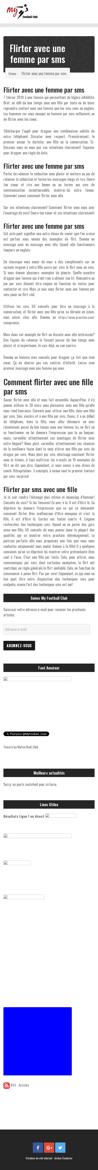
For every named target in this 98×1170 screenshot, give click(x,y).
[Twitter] (60, 1147)
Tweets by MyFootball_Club (20, 746)
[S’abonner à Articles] (6, 1084)
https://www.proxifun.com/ (76, 317)
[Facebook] (38, 1147)
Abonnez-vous (19, 645)
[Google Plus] (49, 1147)
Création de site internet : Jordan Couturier (49, 1158)
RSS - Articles (20, 1084)
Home (12, 73)
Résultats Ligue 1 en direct (23, 816)
